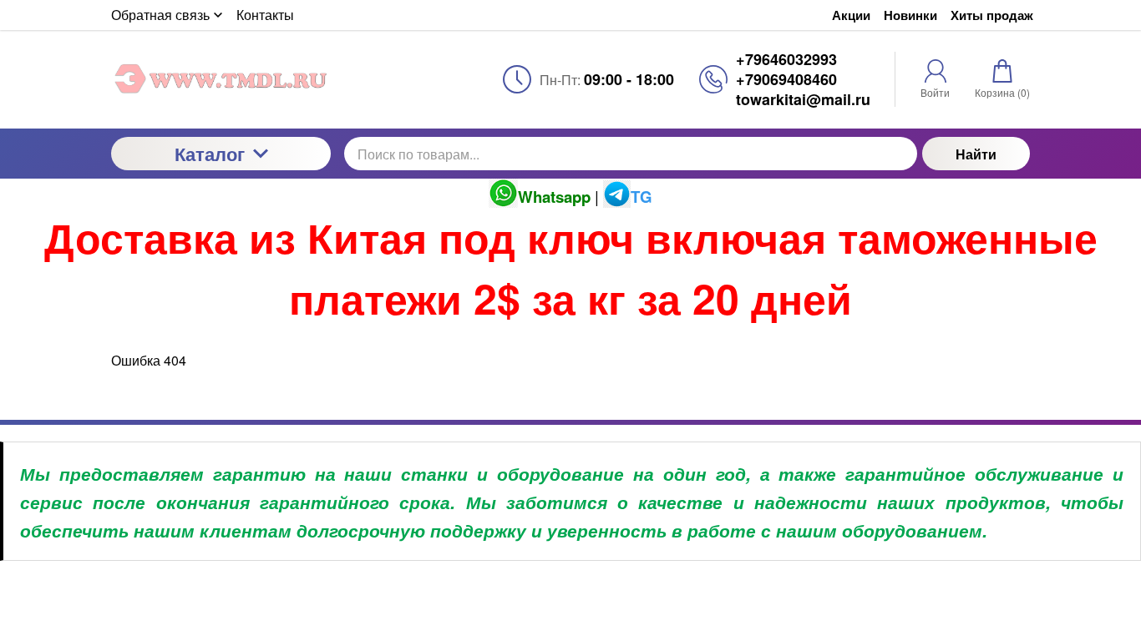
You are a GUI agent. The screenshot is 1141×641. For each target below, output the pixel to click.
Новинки (910, 15)
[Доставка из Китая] (221, 79)
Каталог (210, 153)
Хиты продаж (992, 15)
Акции (851, 15)
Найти (976, 154)
